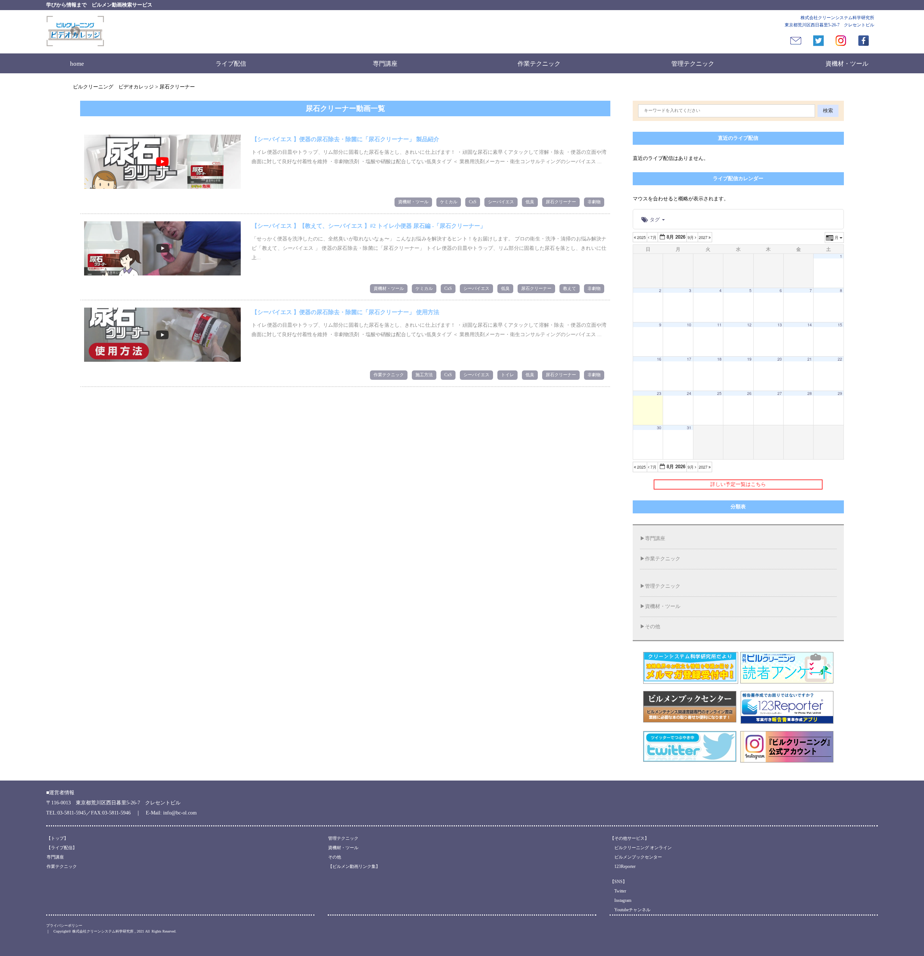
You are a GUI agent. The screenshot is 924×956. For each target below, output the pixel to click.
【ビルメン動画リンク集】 (354, 866)
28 (809, 393)
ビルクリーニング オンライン (641, 847)
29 (840, 393)
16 (659, 359)
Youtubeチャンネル (630, 909)
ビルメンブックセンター (636, 857)
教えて (569, 288)
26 (749, 393)
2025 (641, 237)
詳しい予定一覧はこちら (738, 484)
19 (749, 359)
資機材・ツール (846, 63)
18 (719, 359)
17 (689, 359)
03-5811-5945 (71, 813)
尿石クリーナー (561, 201)
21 (809, 359)
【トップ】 (57, 838)
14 (809, 324)
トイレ (507, 374)
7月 (653, 237)
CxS (472, 201)
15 (840, 324)
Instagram (620, 900)
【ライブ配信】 (62, 847)
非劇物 (594, 201)
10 (689, 324)
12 (749, 324)
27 (779, 393)
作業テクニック (539, 63)
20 (779, 359)
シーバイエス (501, 201)
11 (719, 324)
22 (840, 359)
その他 (652, 626)
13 (779, 324)
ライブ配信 (230, 63)
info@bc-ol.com (180, 813)
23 (659, 393)
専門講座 (385, 63)
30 (659, 427)
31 (689, 427)
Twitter (618, 891)
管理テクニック (692, 63)
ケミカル (448, 201)
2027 (704, 237)
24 (689, 393)
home (77, 63)
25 (719, 393)
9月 (691, 237)
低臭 (530, 201)
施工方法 (424, 374)
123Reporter (623, 866)
